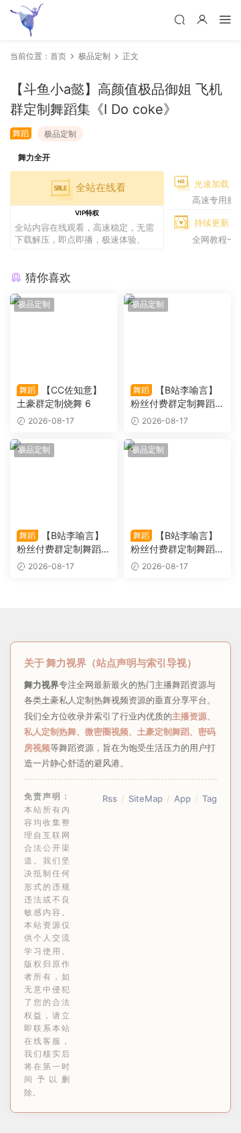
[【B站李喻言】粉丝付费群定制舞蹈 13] (177, 480)
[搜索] (179, 19)
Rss (109, 798)
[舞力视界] (27, 20)
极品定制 (60, 134)
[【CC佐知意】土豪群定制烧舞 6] (63, 335)
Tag (209, 798)
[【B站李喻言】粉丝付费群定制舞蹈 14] (63, 480)
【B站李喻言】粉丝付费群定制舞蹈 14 (62, 543)
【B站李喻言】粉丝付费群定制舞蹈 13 (176, 543)
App (182, 798)
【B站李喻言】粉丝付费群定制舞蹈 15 (176, 397)
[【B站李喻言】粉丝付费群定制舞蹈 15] (177, 335)
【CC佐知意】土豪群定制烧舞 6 (59, 396)
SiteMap (146, 798)
